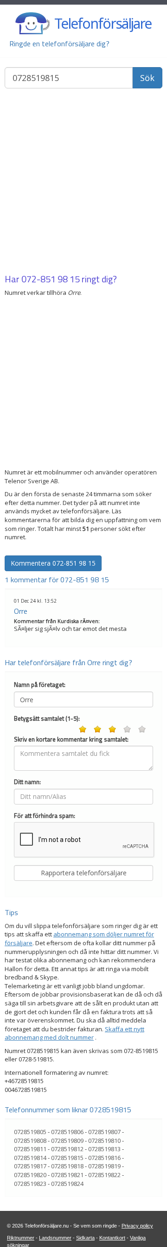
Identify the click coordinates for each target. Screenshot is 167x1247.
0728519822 (104, 1175)
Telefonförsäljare (102, 23)
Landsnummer (55, 1238)
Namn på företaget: (39, 684)
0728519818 (67, 1166)
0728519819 (104, 1166)
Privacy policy (137, 1225)
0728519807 (104, 1132)
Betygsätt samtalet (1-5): (47, 718)
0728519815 (67, 1157)
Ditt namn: (27, 782)
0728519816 (104, 1157)
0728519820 (30, 1175)
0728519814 (30, 1157)
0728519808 (30, 1140)
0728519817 (30, 1166)
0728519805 (30, 1132)
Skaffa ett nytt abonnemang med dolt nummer (74, 1033)
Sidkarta (85, 1238)
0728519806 (67, 1132)
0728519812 (67, 1149)
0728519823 (30, 1183)
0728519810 (104, 1140)
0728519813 (104, 1149)
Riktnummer (20, 1238)
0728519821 (67, 1175)
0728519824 (67, 1183)
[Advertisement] (83, 182)
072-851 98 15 (50, 279)
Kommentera (53, 563)
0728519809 (67, 1140)
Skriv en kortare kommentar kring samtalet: (71, 739)
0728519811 (30, 1149)
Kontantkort (112, 1238)
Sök (147, 77)
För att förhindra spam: (44, 815)
